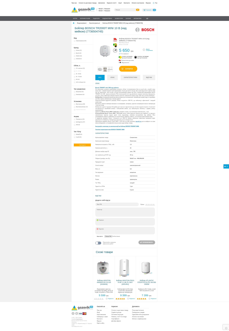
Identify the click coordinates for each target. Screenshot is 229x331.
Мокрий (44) (79, 134)
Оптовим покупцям (117, 314)
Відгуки (148, 3)
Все (99, 77)
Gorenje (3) (79, 58)
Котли (75, 18)
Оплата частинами (138, 3)
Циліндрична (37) (80, 122)
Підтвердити (82, 145)
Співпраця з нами (102, 316)
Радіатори (96, 18)
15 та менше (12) (80, 68)
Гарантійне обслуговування (140, 314)
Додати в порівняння (149, 50)
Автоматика (137, 18)
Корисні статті (111, 3)
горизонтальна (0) (80, 109)
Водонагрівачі (107, 18)
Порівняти (110, 298)
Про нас (74, 3)
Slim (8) (78, 124)
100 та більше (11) (80, 82)
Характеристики (130, 77)
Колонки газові (85, 18)
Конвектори (119, 18)
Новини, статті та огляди (119, 316)
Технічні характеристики (109, 129)
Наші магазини (101, 314)
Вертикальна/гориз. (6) (82, 106)
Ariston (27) (79, 50)
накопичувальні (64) (81, 40)
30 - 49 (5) (78, 73)
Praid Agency (79, 319)
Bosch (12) (78, 53)
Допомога (101, 3)
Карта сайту (100, 323)
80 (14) (78, 79)
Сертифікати (115, 319)
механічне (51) (80, 91)
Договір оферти (116, 321)
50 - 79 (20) (79, 76)
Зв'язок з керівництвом (139, 319)
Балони (128, 18)
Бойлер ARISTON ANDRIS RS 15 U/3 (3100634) (104, 282)
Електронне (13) (80, 94)
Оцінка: (142, 204)
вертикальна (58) (80, 104)
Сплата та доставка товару (88, 3)
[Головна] (74, 23)
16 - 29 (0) (78, 71)
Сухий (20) (78, 137)
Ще (147, 18)
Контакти (127, 3)
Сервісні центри (116, 312)
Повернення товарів (138, 312)
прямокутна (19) (80, 119)
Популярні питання (138, 310)
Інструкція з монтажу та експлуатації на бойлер (117, 126)
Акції (120, 3)
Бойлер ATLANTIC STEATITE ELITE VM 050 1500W (146, 282)
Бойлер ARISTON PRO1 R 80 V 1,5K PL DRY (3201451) (125, 282)
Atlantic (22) (79, 56)
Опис (112, 77)
